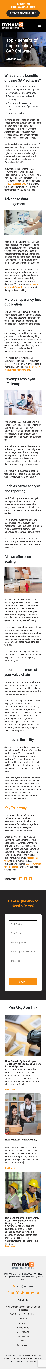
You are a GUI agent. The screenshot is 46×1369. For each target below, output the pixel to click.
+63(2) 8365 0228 (25, 1286)
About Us (23, 1318)
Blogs (23, 1340)
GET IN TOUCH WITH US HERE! (23, 13)
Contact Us (23, 1323)
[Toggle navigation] (40, 25)
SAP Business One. (17, 184)
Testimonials (23, 1345)
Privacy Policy (23, 1327)
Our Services (23, 1336)
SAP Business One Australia (23, 1314)
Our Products (23, 1332)
